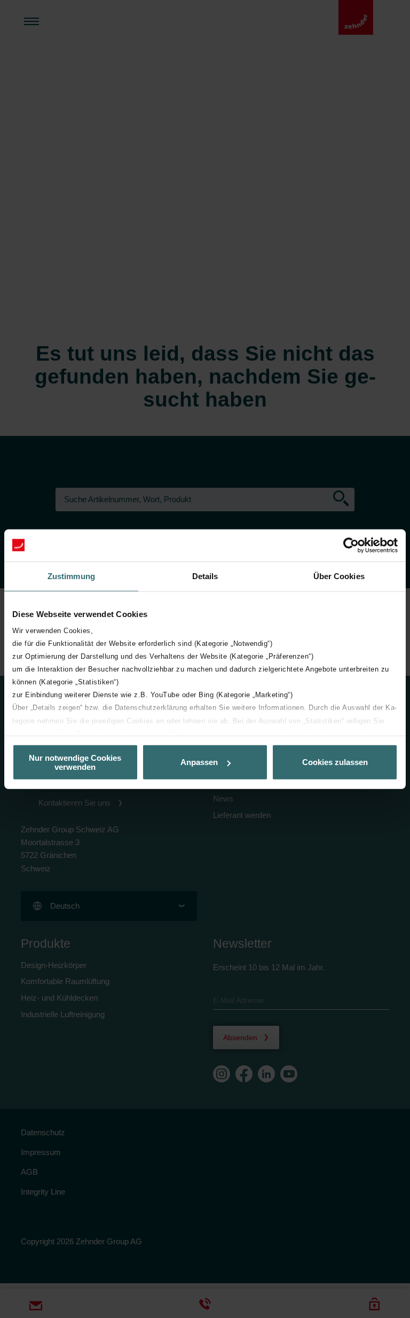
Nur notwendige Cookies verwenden (75, 762)
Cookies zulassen (335, 762)
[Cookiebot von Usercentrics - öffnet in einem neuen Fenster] (351, 545)
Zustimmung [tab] (71, 575)
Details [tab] (205, 575)
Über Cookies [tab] (339, 575)
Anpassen (199, 762)
